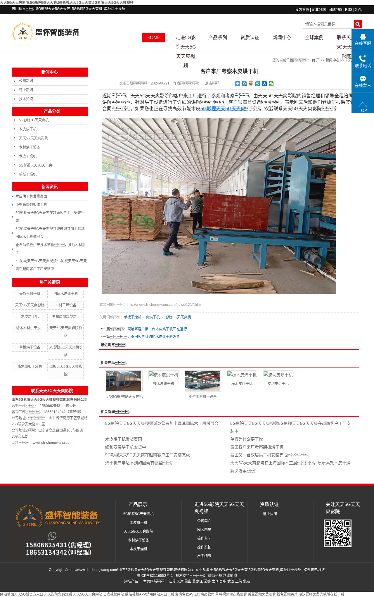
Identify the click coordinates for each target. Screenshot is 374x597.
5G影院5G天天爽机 (87, 9)
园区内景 (204, 530)
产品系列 (217, 37)
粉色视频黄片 (287, 594)
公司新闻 (26, 81)
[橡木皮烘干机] (242, 374)
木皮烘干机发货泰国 (31, 196)
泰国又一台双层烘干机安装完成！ (271, 455)
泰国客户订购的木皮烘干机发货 (155, 337)
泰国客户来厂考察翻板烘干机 (256, 447)
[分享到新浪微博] (251, 83)
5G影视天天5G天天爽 (53, 9)
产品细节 (204, 556)
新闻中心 (282, 37)
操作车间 (204, 538)
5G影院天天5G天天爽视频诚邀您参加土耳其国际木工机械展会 (162, 423)
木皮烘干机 (28, 129)
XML (358, 10)
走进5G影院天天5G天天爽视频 (186, 38)
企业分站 (319, 10)
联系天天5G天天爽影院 (346, 38)
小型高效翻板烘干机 (31, 205)
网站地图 (335, 10)
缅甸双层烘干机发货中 (125, 447)
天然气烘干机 (29, 294)
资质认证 (249, 37)
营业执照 (270, 514)
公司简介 (204, 521)
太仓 (215, 581)
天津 (179, 581)
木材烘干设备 (29, 147)
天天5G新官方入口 (28, 594)
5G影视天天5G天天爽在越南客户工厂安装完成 (147, 455)
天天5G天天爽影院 (33, 138)
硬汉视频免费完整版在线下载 (321, 594)
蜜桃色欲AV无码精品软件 (194, 594)
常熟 (207, 581)
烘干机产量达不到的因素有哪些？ (140, 462)
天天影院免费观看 (58, 594)
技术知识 (26, 99)
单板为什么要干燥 (246, 439)
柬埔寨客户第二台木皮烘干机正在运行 (157, 329)
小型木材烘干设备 (203, 397)
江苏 (172, 581)
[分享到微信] (271, 83)
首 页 (316, 60)
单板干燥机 (28, 174)
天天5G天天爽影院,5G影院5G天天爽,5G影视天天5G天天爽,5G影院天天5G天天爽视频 (67, 3)
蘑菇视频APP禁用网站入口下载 (149, 594)
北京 (246, 581)
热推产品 (131, 581)
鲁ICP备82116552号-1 (155, 576)
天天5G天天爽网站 (87, 594)
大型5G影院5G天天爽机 (124, 397)
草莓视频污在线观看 (231, 594)
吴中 (222, 581)
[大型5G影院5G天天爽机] (124, 381)
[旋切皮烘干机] (278, 374)
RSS (348, 10)
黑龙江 (197, 581)
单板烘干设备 (114, 9)
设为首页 (302, 10)
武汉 (230, 581)
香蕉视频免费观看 (262, 594)
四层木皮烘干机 (65, 294)
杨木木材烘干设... (29, 328)
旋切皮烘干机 (278, 384)
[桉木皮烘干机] (163, 374)
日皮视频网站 (113, 594)
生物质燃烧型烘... (65, 317)
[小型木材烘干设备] (203, 381)
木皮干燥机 (28, 156)
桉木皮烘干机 (163, 384)
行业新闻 (26, 90)
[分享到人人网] (264, 83)
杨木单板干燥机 (30, 367)
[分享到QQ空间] (244, 83)
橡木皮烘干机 (241, 384)
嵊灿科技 (215, 576)
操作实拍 (204, 547)
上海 (238, 581)
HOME (153, 37)
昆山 (187, 581)
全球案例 (314, 37)
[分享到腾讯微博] (257, 83)
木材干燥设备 (65, 305)
